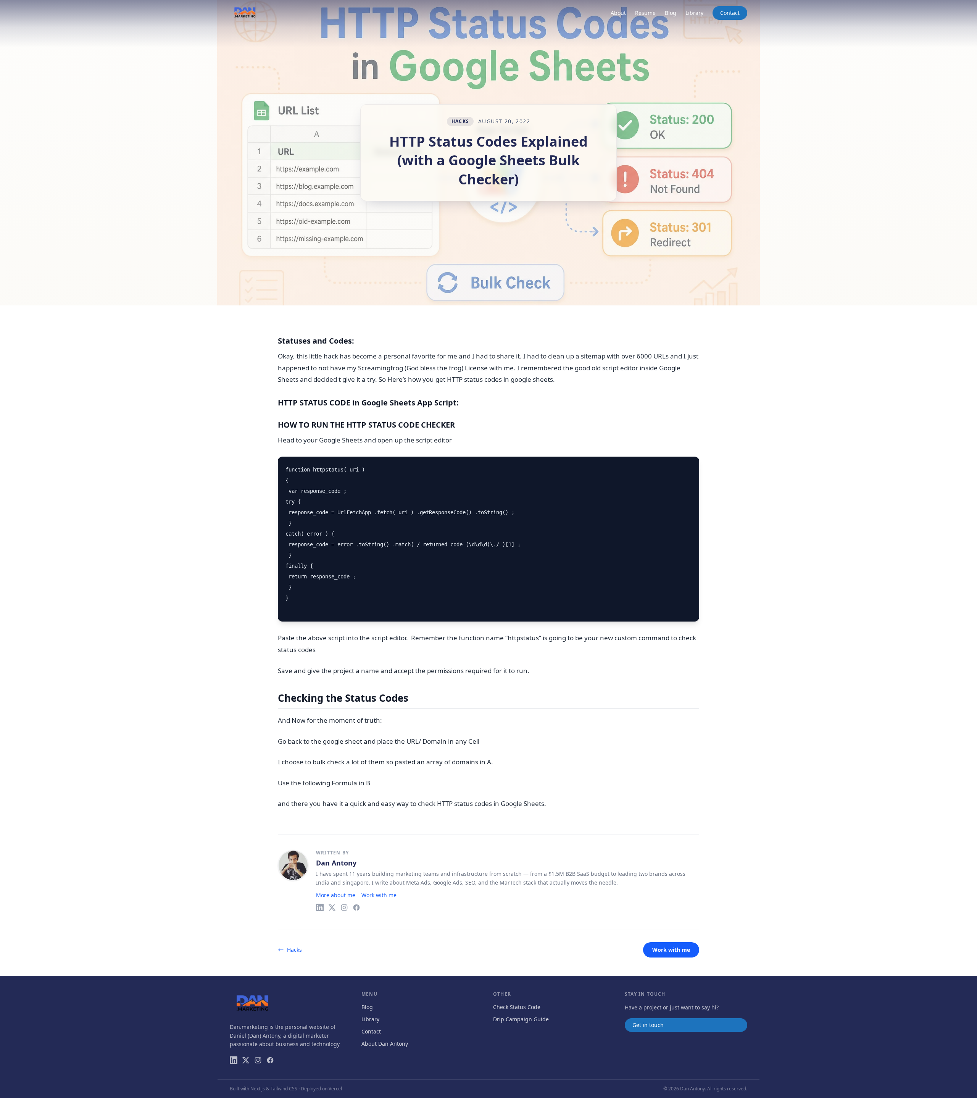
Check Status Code (516, 1007)
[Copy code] (689, 467)
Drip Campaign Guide (521, 1019)
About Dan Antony (384, 1043)
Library (694, 12)
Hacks (460, 121)
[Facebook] (356, 907)
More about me (335, 895)
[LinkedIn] (320, 907)
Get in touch (648, 1025)
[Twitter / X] (332, 907)
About (618, 12)
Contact (730, 12)
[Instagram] (344, 907)
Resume (645, 12)
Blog (670, 12)
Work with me (379, 895)
